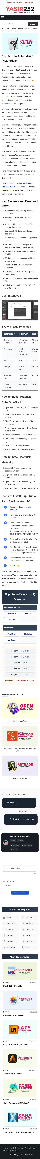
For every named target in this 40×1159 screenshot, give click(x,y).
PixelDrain (11, 614)
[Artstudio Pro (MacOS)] (20, 1058)
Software (11, 31)
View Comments (20, 893)
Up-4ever (12, 640)
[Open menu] (2, 17)
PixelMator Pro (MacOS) (14, 1015)
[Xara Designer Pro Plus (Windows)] (20, 1117)
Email (13, 840)
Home (4, 29)
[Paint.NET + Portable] (20, 971)
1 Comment (33, 1011)
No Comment (33, 982)
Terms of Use (28, 1155)
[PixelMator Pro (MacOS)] (20, 1000)
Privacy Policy (17, 1155)
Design (5, 31)
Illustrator (6, 104)
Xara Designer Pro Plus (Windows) (18, 1132)
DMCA (9, 1155)
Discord (21, 840)
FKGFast (11, 620)
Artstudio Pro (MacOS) (13, 1074)
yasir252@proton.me (11, 1150)
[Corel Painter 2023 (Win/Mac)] (20, 1088)
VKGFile (28, 614)
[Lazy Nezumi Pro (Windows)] (20, 1029)
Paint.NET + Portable (12, 986)
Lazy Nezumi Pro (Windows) (15, 1044)
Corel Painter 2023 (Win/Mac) (16, 1103)
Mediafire (28, 634)
